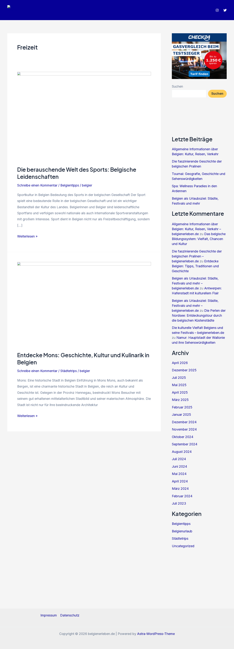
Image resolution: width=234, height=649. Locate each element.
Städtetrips (68, 371)
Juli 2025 (179, 378)
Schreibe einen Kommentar (37, 185)
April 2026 (180, 363)
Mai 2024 (179, 474)
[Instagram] (217, 10)
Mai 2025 (179, 385)
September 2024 (184, 444)
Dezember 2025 (184, 370)
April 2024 (180, 481)
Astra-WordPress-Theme (156, 634)
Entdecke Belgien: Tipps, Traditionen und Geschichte (195, 266)
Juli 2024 (179, 459)
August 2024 (182, 452)
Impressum (48, 615)
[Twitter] (225, 10)
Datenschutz (69, 615)
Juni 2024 (179, 466)
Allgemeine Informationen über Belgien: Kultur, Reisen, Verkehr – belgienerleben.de (196, 229)
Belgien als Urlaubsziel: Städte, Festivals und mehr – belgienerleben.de (195, 283)
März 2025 (180, 400)
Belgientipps (69, 185)
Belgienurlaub (182, 531)
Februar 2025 (182, 407)
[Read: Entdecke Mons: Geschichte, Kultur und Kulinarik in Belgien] (84, 304)
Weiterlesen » (27, 236)
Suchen (177, 86)
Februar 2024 (182, 496)
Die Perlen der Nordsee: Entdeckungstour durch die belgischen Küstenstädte (199, 315)
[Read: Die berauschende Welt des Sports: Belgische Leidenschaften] (84, 116)
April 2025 (180, 392)
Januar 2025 (181, 414)
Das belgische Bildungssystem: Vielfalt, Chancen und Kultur (199, 239)
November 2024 (184, 429)
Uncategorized (183, 546)
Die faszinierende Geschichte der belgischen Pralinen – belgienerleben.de (197, 256)
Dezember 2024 (184, 422)
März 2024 (180, 488)
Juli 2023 (179, 503)
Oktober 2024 (182, 437)
